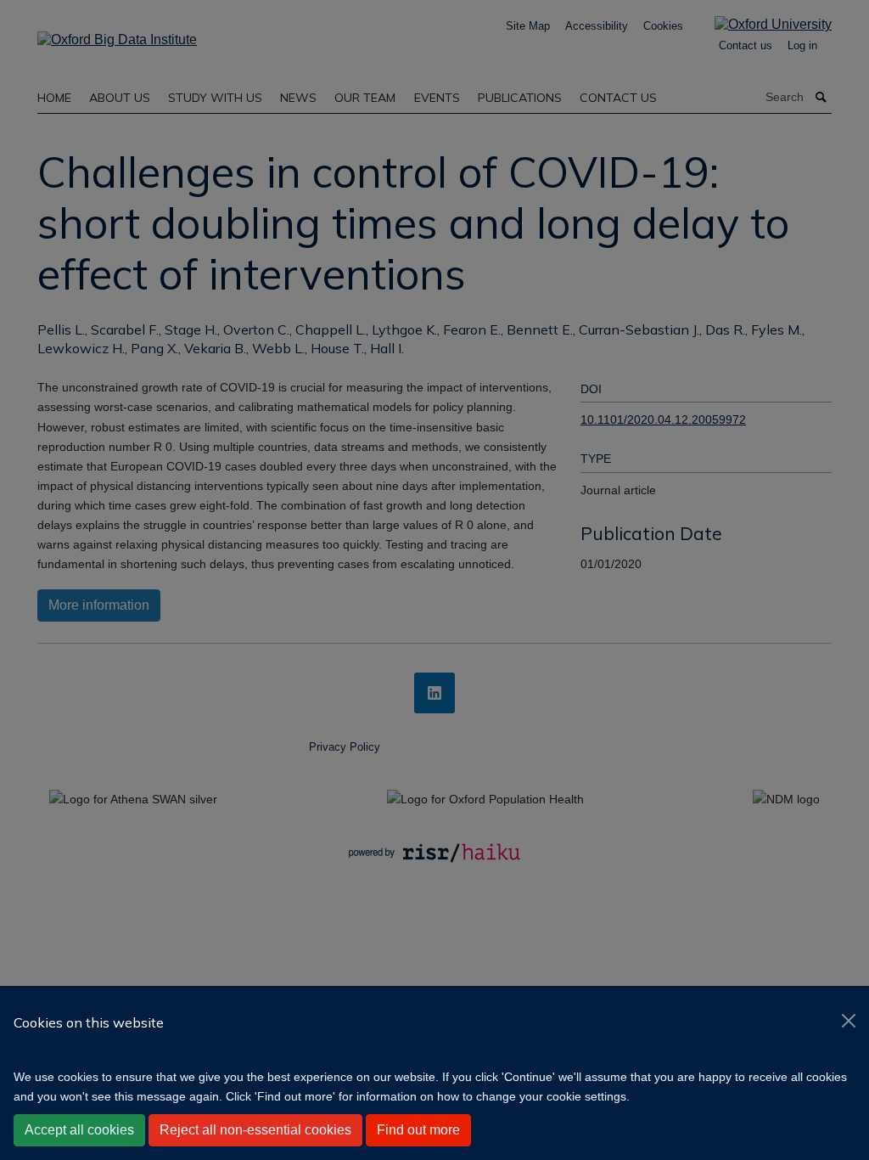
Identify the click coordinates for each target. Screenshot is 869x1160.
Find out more (418, 1130)
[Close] (848, 1020)
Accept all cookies (79, 1130)
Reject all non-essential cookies (255, 1130)
